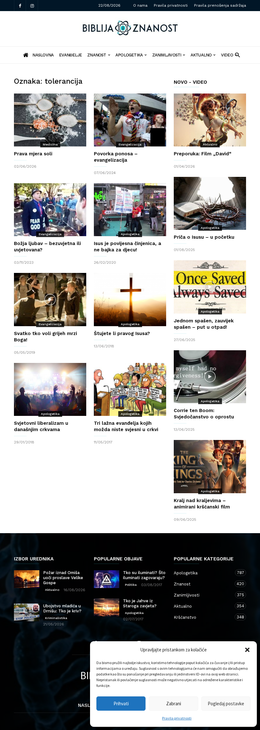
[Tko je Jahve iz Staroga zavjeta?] (106, 607)
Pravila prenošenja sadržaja (220, 5)
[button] (247, 650)
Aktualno (201, 55)
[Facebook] (20, 5)
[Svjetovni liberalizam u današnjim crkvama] (50, 389)
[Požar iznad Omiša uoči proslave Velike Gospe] (26, 579)
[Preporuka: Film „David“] (210, 120)
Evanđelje (70, 55)
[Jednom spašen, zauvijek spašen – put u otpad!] (210, 286)
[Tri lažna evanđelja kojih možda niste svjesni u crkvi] (130, 389)
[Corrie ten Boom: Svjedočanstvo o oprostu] (210, 376)
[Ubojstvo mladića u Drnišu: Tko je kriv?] (26, 612)
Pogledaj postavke (226, 704)
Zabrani (173, 704)
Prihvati (121, 704)
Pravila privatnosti (177, 718)
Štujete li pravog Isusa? (122, 333)
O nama (140, 5)
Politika (131, 584)
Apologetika (129, 55)
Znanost (96, 55)
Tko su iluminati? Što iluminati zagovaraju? (144, 575)
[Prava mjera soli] (50, 120)
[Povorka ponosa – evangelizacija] (130, 120)
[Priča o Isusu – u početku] (210, 203)
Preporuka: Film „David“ (202, 154)
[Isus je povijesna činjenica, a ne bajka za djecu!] (130, 209)
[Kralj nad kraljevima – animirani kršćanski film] (210, 466)
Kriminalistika (56, 618)
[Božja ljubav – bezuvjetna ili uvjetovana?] (50, 209)
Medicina (50, 144)
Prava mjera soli (33, 154)
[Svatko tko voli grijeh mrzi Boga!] (50, 299)
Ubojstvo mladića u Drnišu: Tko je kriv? (62, 608)
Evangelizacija (130, 144)
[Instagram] (32, 5)
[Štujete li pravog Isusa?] (130, 299)
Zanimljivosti (166, 55)
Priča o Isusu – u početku (204, 237)
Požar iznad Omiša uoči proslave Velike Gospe (63, 577)
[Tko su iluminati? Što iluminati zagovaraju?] (106, 579)
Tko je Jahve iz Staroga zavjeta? (140, 603)
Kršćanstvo (203, 617)
